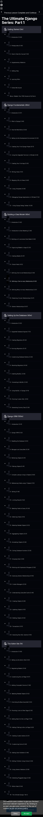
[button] (1, 2)
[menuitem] (1, 6)
